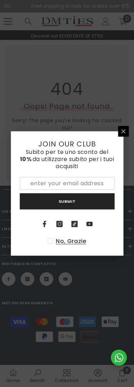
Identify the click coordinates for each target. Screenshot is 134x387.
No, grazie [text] (71, 241)
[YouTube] (89, 224)
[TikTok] (74, 224)
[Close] (123, 131)
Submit (67, 201)
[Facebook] (44, 224)
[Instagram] (59, 224)
